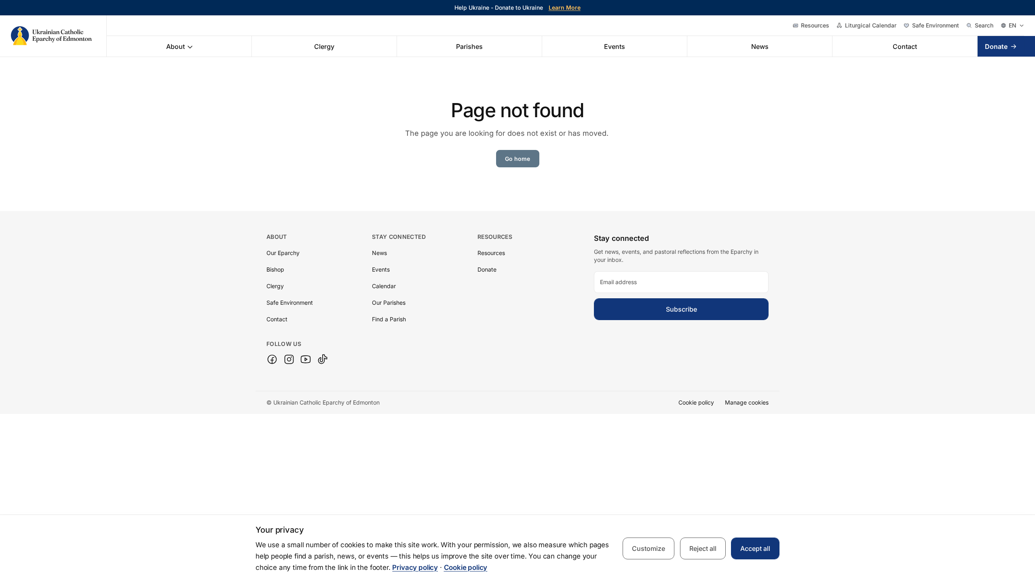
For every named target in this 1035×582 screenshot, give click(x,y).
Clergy (324, 46)
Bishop (275, 269)
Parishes (469, 46)
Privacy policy (415, 567)
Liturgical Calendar (870, 25)
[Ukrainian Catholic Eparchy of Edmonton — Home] (59, 36)
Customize (648, 548)
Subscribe (681, 309)
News (760, 46)
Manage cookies (747, 402)
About (175, 46)
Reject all (702, 548)
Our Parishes (389, 302)
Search (984, 25)
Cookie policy (696, 402)
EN (1012, 25)
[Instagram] (289, 359)
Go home (517, 158)
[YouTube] (305, 359)
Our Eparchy (283, 252)
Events (614, 46)
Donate (996, 46)
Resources (815, 25)
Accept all (755, 548)
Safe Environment (935, 25)
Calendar (384, 286)
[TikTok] (322, 359)
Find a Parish (389, 319)
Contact (905, 46)
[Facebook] (272, 359)
